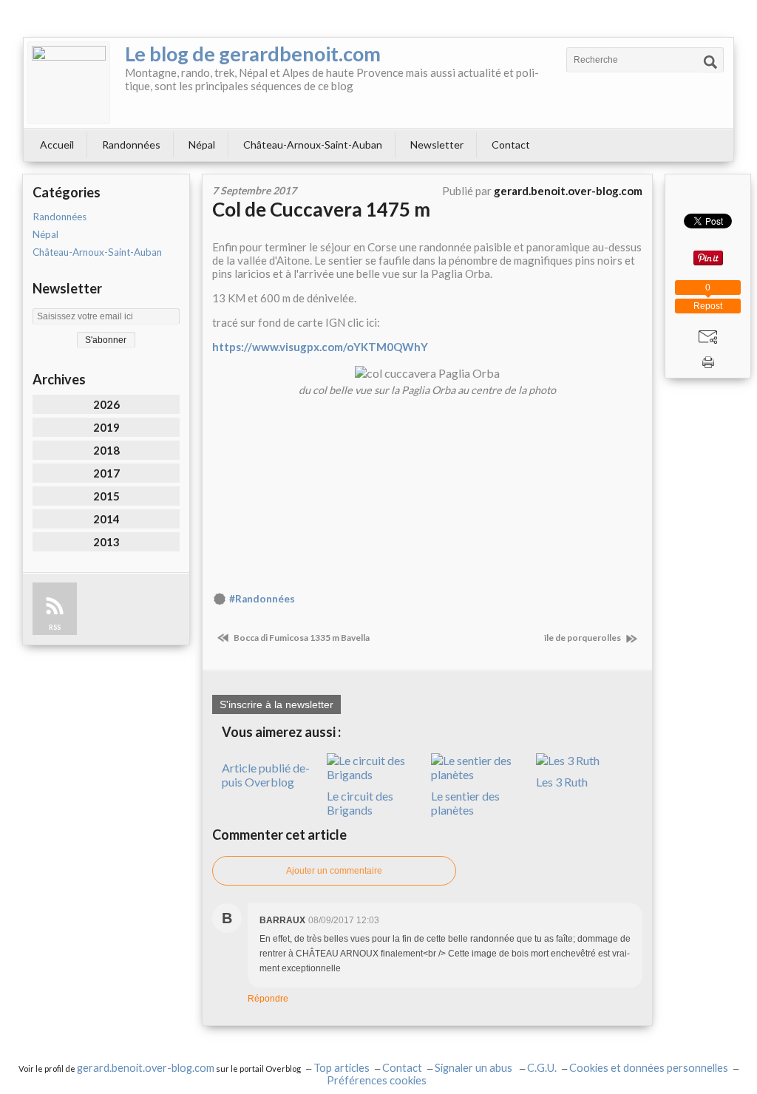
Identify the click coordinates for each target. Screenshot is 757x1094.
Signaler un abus (475, 1067)
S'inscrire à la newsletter (276, 704)
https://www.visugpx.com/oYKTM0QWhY (320, 346)
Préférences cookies (377, 1080)
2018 (106, 450)
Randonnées (131, 144)
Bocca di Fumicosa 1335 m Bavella (301, 637)
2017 (106, 473)
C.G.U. (542, 1067)
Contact (511, 144)
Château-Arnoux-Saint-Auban (312, 144)
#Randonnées (262, 599)
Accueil (57, 144)
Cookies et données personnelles (648, 1067)
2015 (106, 496)
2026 (106, 404)
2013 (106, 541)
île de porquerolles (583, 637)
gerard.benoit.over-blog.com (145, 1067)
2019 (106, 427)
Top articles (341, 1067)
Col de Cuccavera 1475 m (321, 209)
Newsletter (437, 144)
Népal (202, 144)
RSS (55, 627)
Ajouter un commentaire (334, 871)
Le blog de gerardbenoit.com (253, 53)
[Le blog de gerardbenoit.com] (68, 82)
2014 (106, 519)
